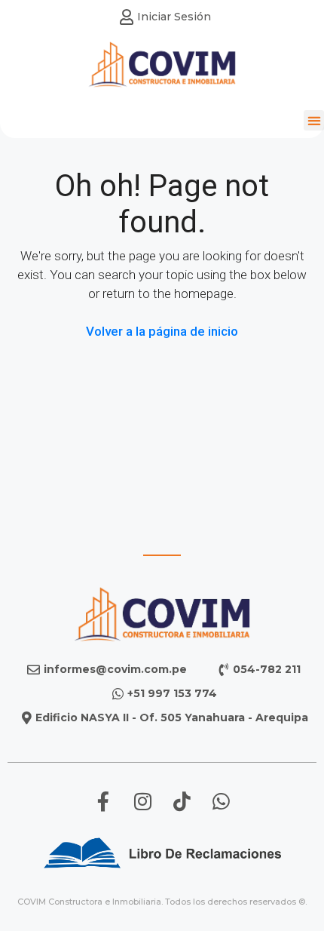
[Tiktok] (181, 801)
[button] (314, 120)
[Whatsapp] (220, 801)
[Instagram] (142, 801)
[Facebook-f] (103, 801)
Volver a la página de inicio (162, 331)
